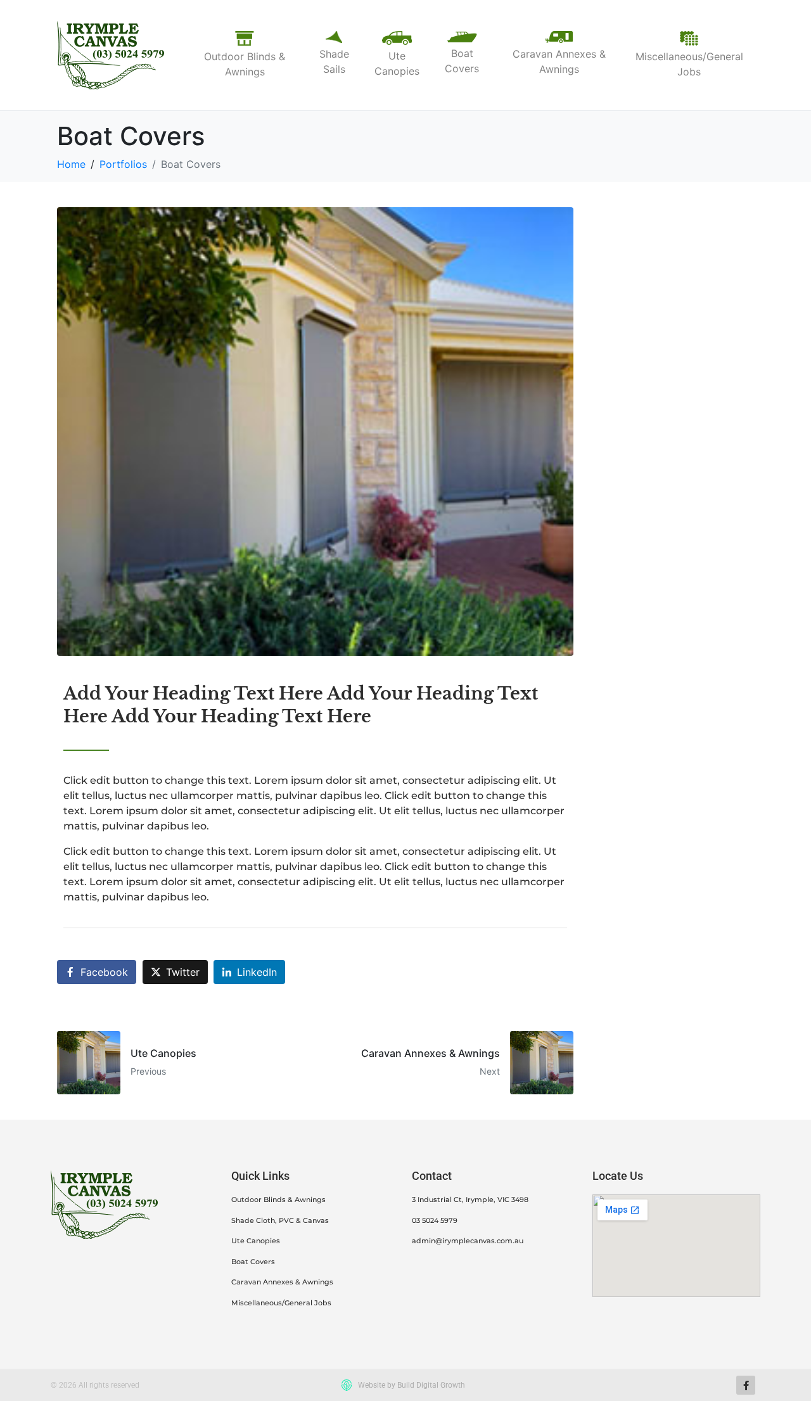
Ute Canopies (255, 1240)
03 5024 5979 (434, 1220)
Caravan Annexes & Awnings (282, 1281)
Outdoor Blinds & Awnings (278, 1199)
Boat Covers (253, 1261)
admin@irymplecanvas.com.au (467, 1240)
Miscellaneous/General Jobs (281, 1302)
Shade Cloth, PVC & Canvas (280, 1220)
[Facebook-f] (745, 1385)
